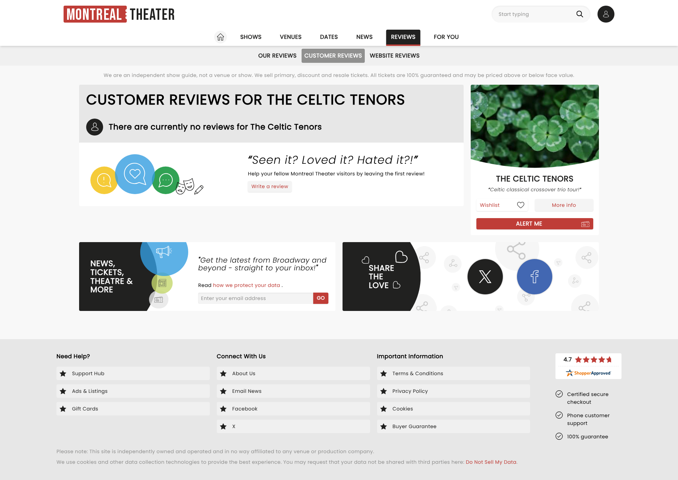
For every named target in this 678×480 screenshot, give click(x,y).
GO (321, 297)
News (364, 37)
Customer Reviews (333, 56)
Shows (250, 37)
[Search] (581, 14)
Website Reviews (395, 56)
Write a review (269, 186)
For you (446, 37)
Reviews (403, 37)
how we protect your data (247, 285)
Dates (329, 37)
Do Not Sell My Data (491, 462)
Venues (291, 37)
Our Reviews (277, 56)
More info (564, 205)
